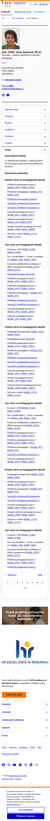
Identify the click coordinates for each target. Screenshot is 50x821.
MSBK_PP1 (36, 293)
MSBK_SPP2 (14, 312)
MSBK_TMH (17, 260)
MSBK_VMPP (14, 229)
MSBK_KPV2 (33, 267)
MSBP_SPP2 (27, 312)
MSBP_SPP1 (27, 215)
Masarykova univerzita (17, 776)
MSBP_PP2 (12, 195)
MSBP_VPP (25, 222)
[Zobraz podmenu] (44, 704)
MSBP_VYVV (13, 237)
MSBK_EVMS (28, 249)
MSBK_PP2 (36, 192)
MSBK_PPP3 (14, 289)
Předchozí (12, 575)
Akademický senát (22, 12)
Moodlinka (23, 747)
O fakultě (5, 12)
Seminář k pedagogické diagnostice (23, 203)
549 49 (7, 86)
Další (40, 575)
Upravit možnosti (13, 804)
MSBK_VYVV (30, 234)
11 (42, 583)
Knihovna (13, 747)
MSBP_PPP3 (27, 289)
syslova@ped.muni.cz (12, 89)
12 (25, 588)
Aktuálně (6, 704)
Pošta (4, 747)
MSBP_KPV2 (13, 270)
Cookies (18, 779)
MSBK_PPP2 (14, 188)
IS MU (32, 747)
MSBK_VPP (13, 222)
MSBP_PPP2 (27, 188)
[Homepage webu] (14, 4)
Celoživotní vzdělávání (13, 720)
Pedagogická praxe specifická (21, 274)
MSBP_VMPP (28, 229)
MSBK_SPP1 (14, 215)
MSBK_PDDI (38, 332)
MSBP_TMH (30, 260)
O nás (5, 735)
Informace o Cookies (10, 754)
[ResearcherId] (4, 95)
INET (40, 747)
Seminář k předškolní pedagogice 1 (23, 304)
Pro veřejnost (40, 12)
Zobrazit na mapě (12, 80)
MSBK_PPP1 (14, 281)
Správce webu (7, 779)
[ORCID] (9, 95)
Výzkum (6, 728)
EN (35, 4)
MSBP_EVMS (13, 252)
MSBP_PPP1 (27, 281)
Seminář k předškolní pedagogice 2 (23, 208)
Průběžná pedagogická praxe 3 (21, 567)
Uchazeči (6, 712)
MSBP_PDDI (13, 335)
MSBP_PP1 (12, 296)
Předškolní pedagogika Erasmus (22, 199)
